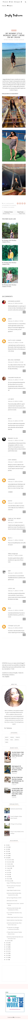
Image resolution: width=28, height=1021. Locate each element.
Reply (24, 312)
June (8, 872)
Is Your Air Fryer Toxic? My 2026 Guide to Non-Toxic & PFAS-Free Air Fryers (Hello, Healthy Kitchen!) (17, 792)
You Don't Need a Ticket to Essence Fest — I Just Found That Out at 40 (18, 754)
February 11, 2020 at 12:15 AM (15, 440)
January (9, 940)
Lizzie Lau (11, 588)
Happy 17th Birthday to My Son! (14, 883)
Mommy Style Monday (10, 205)
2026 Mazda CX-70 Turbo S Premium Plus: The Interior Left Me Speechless (17, 768)
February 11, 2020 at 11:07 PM (15, 590)
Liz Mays (11, 399)
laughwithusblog (14, 377)
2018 (7, 945)
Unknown (11, 479)
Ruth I (10, 538)
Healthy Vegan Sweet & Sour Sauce (15, 917)
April (8, 876)
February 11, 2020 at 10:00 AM (15, 540)
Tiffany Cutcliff (14, 625)
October (9, 864)
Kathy (10, 501)
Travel (6, 742)
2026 (7, 845)
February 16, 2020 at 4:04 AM (15, 628)
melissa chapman (14, 360)
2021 (7, 855)
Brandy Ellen (13, 438)
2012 (7, 957)
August (8, 868)
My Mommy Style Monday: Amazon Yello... (9, 263)
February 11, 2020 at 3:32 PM (15, 555)
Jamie (10, 318)
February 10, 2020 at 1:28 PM (15, 401)
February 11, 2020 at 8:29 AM (15, 481)
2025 (7, 847)
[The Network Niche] (15, 1011)
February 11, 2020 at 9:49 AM (15, 522)
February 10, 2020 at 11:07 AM (15, 321)
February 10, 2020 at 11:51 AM (15, 362)
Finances (18, 737)
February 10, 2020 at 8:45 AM (15, 303)
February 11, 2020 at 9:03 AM (15, 503)
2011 (7, 959)
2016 (7, 949)
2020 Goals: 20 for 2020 (12, 900)
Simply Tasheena (9, 39)
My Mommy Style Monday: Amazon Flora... (9, 241)
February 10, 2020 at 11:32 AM (15, 342)
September (9, 866)
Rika (9, 608)
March (8, 878)
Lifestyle (17, 739)
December (9, 859)
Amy (9, 571)
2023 (7, 851)
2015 (7, 951)
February (9, 880)
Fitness (6, 739)
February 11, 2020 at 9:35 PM (15, 573)
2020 (7, 857)
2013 (7, 955)
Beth (9, 418)
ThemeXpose (17, 1017)
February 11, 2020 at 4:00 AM (15, 462)
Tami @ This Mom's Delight (14, 519)
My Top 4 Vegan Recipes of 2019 (14, 897)
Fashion (14, 30)
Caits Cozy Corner (14, 340)
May (8, 874)
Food (11, 739)
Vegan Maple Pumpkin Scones (13, 890)
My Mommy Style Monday (8, 207)
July (8, 870)
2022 (7, 853)
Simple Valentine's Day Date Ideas (14, 920)
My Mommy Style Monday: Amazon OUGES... (9, 285)
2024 (7, 849)
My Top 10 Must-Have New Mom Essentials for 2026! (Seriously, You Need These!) (18, 780)
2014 (7, 953)
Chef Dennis (12, 459)
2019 (7, 942)
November (9, 862)
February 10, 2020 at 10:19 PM (15, 421)
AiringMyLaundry (14, 301)
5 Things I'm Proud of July (16, 824)
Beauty (6, 737)
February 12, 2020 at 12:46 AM (15, 610)
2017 (7, 947)
